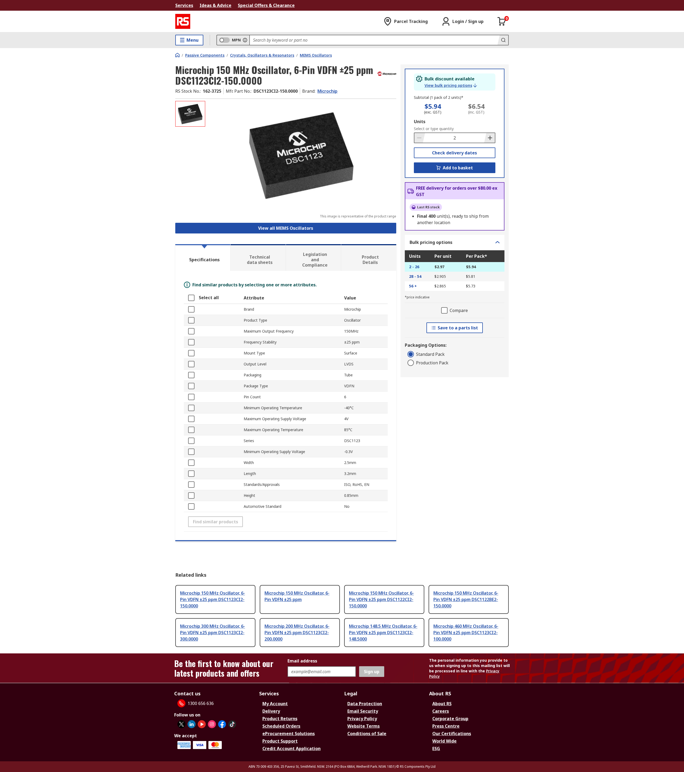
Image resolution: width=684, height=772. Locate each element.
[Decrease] (419, 138)
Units (419, 121)
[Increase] (489, 138)
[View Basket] (502, 21)
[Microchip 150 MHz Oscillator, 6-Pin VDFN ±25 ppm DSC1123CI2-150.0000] (301, 154)
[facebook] (222, 724)
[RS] (182, 21)
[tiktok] (232, 724)
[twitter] (181, 724)
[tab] (202, 257)
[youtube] (202, 724)
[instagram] (212, 724)
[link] (451, 85)
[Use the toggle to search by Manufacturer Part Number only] (245, 40)
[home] (177, 55)
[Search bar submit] (503, 40)
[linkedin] (192, 724)
